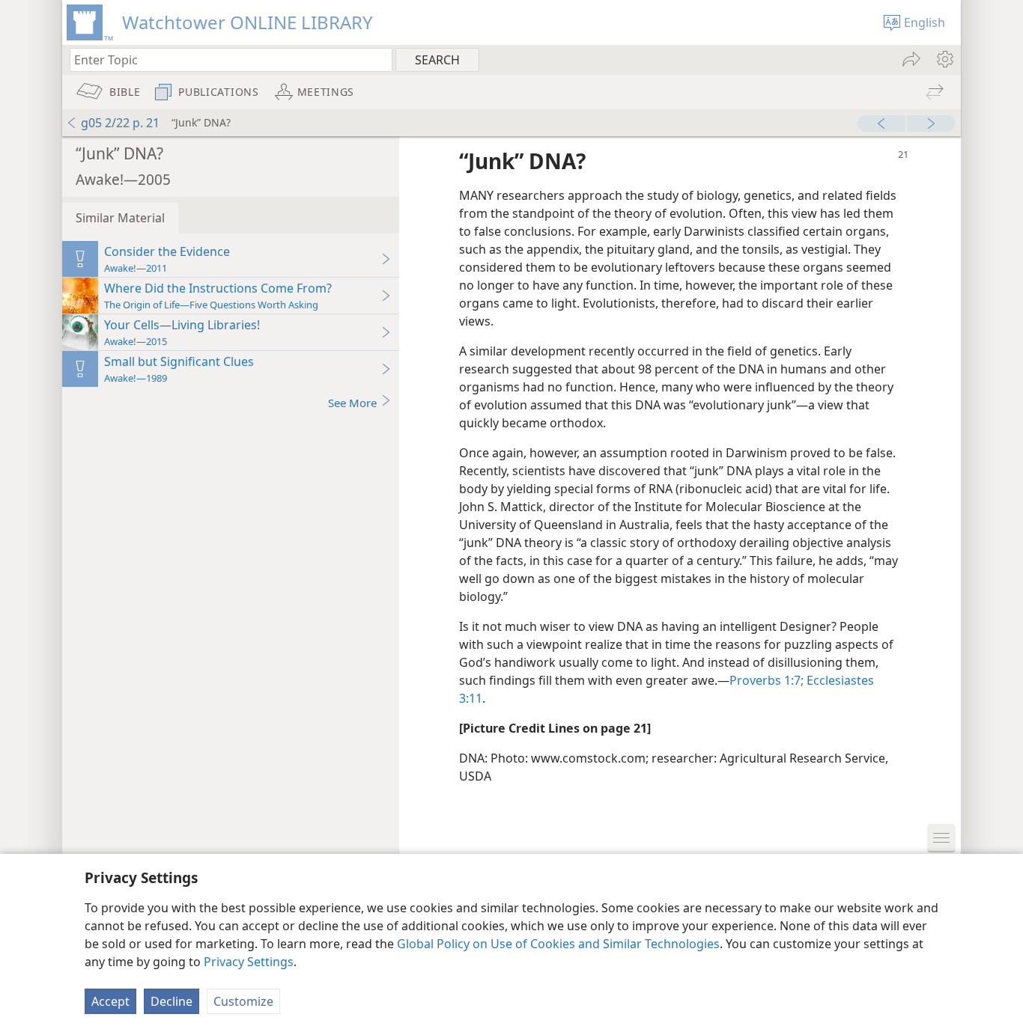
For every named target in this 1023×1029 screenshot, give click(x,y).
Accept (110, 1001)
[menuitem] (944, 59)
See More (352, 402)
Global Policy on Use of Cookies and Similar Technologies (558, 943)
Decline (171, 1001)
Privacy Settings (249, 961)
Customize (243, 1001)
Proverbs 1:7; (766, 680)
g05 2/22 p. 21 (120, 122)
